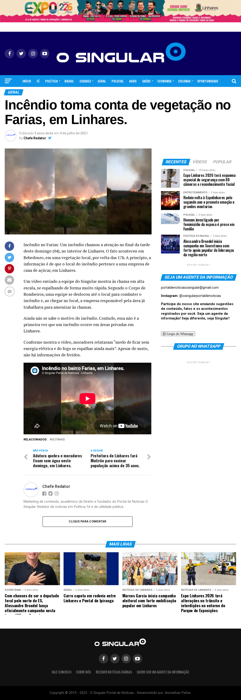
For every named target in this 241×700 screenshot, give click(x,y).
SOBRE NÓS (83, 671)
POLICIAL (118, 80)
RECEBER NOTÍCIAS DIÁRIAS (114, 671)
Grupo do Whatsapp (179, 333)
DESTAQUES (127, 93)
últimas (58, 439)
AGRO (133, 80)
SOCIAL (109, 93)
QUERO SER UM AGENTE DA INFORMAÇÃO (163, 671)
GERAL (102, 80)
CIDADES (85, 80)
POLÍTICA (51, 80)
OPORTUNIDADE (207, 80)
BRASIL (69, 80)
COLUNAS (184, 80)
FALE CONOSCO (61, 671)
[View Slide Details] (120, 11)
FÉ (38, 80)
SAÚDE (146, 80)
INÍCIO (27, 80)
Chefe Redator (35, 138)
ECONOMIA (164, 80)
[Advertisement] (198, 394)
